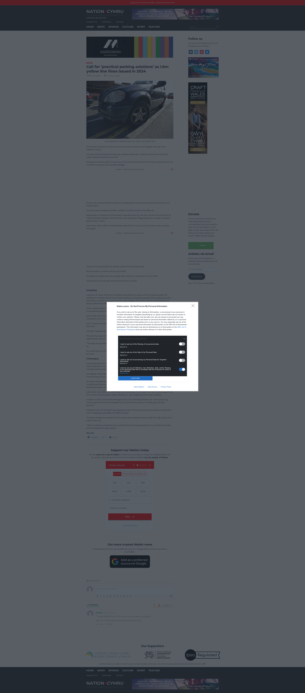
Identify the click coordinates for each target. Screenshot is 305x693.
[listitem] (152, 338)
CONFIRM (135, 378)
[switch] (182, 344)
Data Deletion (139, 387)
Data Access (152, 387)
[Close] (193, 306)
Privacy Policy (166, 387)
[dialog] (152, 346)
